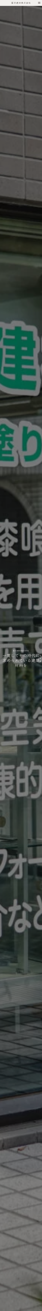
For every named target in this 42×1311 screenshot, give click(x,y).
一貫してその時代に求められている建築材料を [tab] (40, 661)
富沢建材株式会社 (21, 2)
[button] (39, 3)
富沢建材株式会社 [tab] (40, 655)
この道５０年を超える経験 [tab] (40, 658)
